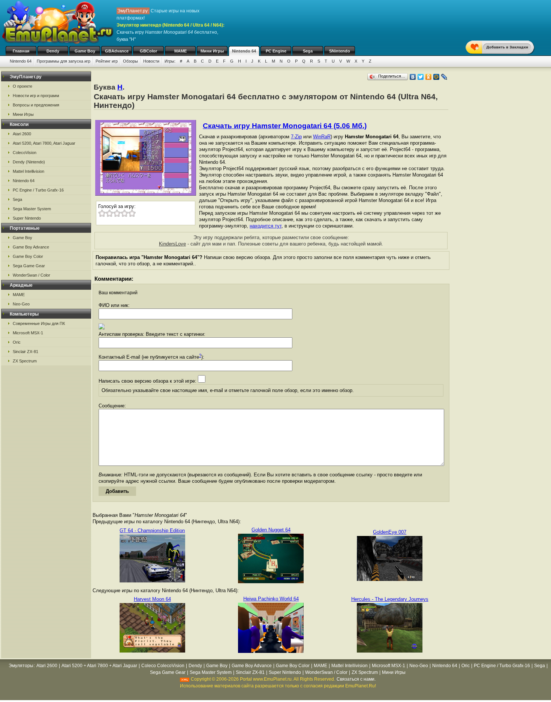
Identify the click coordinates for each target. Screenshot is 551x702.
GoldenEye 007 (389, 532)
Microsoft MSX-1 (28, 333)
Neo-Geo (21, 304)
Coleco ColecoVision (162, 665)
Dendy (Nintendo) (29, 162)
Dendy (52, 51)
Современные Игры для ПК (39, 323)
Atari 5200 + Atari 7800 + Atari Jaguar (99, 665)
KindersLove (172, 244)
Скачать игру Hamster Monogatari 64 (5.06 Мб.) (285, 126)
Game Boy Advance (31, 247)
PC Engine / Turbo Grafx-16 (38, 190)
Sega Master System (32, 209)
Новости (151, 61)
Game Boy (85, 51)
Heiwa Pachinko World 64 (271, 599)
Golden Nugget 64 (271, 530)
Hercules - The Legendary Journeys (389, 599)
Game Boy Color (28, 256)
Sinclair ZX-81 (25, 351)
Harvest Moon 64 (152, 599)
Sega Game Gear (29, 265)
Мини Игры (212, 51)
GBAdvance (117, 51)
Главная (21, 51)
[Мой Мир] (436, 77)
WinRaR (322, 136)
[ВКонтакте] (413, 77)
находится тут (265, 226)
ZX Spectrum (25, 361)
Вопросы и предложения (36, 105)
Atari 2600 (22, 134)
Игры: (170, 61)
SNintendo (339, 51)
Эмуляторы (21, 665)
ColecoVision (24, 152)
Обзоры (130, 61)
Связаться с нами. (356, 679)
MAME (180, 51)
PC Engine (276, 51)
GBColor (148, 51)
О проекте (22, 86)
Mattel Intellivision (28, 171)
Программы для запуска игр (63, 61)
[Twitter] (421, 77)
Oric (17, 342)
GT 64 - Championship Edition (152, 530)
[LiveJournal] (444, 77)
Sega (308, 51)
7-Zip (296, 136)
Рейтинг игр (107, 61)
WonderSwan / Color (31, 275)
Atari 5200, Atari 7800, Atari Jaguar (44, 143)
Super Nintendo (27, 218)
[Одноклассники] (429, 77)
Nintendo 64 (244, 51)
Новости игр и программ (36, 95)
